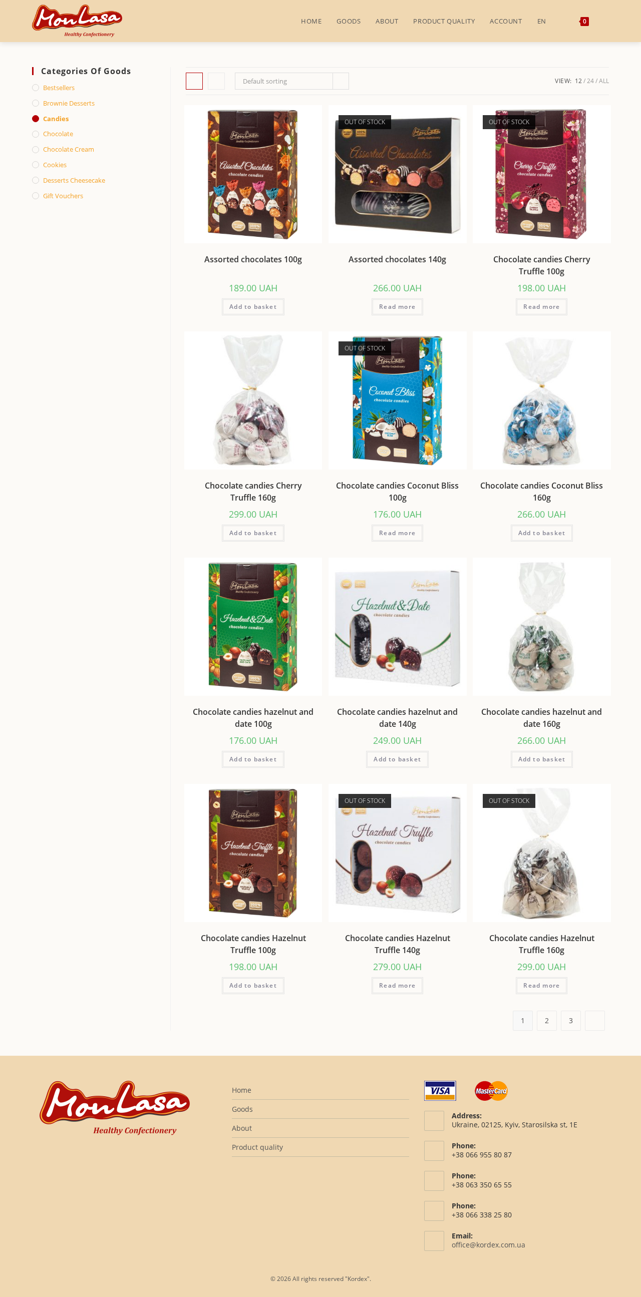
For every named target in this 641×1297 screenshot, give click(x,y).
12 (578, 81)
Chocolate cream (68, 149)
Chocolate (58, 133)
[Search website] (606, 21)
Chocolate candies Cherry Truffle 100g (541, 265)
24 (590, 81)
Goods (242, 1109)
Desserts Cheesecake (74, 180)
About (242, 1128)
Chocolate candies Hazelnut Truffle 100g (253, 944)
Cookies (55, 164)
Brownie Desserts (69, 103)
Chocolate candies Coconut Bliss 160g (541, 491)
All (604, 81)
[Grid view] (194, 81)
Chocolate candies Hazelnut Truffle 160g (541, 944)
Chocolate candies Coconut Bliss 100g (397, 491)
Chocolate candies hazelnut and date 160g (541, 717)
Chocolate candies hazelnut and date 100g (253, 717)
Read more (397, 306)
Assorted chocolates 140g (397, 259)
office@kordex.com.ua (488, 1244)
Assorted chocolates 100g (253, 259)
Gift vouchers (63, 195)
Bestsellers (59, 87)
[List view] (216, 81)
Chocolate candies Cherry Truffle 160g (253, 491)
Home (241, 1090)
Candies (56, 118)
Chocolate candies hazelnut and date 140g (397, 717)
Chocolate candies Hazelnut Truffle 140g (397, 944)
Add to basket (253, 306)
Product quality (257, 1147)
